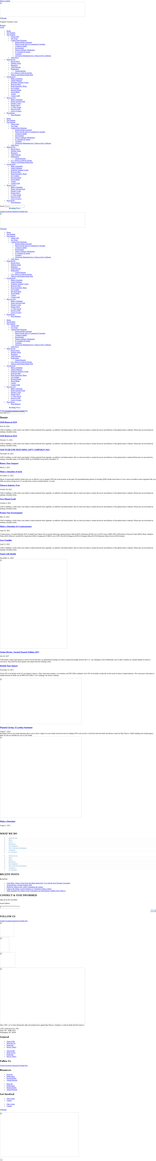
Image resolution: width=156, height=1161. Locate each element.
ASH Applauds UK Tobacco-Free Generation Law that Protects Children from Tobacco (36, 891)
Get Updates (15, 88)
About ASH (15, 37)
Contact (9, 1100)
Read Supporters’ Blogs (19, 86)
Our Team (14, 38)
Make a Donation (16, 79)
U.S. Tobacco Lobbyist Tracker (21, 73)
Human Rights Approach (23, 42)
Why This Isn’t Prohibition (18, 848)
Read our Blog (16, 84)
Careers (13, 94)
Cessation (18, 54)
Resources (14, 65)
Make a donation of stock (11, 471)
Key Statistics (13, 846)
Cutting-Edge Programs (19, 40)
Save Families (6, 540)
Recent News (15, 61)
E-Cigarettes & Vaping (22, 52)
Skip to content (5, 1)
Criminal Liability (21, 46)
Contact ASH (15, 96)
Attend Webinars (16, 80)
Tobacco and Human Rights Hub (22, 75)
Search (2, 206)
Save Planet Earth (8, 499)
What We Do (11, 59)
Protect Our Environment (11, 513)
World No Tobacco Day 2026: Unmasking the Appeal (25, 887)
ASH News (15, 58)
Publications (15, 69)
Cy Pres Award (16, 107)
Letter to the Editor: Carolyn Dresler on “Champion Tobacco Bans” (29, 889)
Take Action (11, 1098)
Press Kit (10, 1074)
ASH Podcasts (16, 67)
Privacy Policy (11, 1047)
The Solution (11, 35)
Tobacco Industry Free (10, 485)
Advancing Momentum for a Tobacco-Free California (33, 56)
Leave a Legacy (16, 111)
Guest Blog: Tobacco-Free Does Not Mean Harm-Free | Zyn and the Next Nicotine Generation (38, 883)
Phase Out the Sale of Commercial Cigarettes (30, 44)
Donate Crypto (16, 103)
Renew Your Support (9, 463)
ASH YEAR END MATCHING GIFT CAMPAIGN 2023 (25, 450)
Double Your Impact (9, 666)
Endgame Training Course (19, 82)
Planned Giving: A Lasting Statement (16, 727)
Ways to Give (11, 98)
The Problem (11, 33)
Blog (10, 840)
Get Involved (11, 77)
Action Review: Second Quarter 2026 (19, 885)
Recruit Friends (16, 90)
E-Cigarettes (13, 852)
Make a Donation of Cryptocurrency (16, 526)
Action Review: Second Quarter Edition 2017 (19, 652)
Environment (19, 48)
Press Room (11, 113)
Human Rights (11, 1078)
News (11, 842)
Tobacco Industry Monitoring (25, 50)
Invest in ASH (15, 109)
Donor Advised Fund (18, 101)
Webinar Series (16, 63)
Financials (10, 1045)
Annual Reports (20, 71)
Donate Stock (15, 105)
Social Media (15, 92)
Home (9, 31)
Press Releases (16, 115)
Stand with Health (8, 554)
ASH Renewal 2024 (8, 422)
